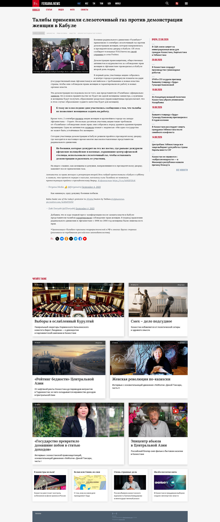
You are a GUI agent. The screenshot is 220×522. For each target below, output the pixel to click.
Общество (72, 33)
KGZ (86, 3)
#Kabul (90, 199)
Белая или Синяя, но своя (87, 472)
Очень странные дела (125, 472)
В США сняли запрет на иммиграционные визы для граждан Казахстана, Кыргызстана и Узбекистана (169, 50)
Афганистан (51, 33)
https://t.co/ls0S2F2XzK (124, 180)
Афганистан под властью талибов (90, 33)
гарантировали (84, 217)
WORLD (118, 3)
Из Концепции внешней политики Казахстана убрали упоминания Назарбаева (169, 100)
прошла (79, 118)
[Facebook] (80, 239)
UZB (109, 3)
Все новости (182, 170)
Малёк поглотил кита (165, 472)
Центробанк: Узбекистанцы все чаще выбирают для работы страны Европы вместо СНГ (170, 147)
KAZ (79, 3)
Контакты (38, 513)
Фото (72, 10)
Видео (61, 10)
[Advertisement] (110, 260)
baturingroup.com (128, 517)
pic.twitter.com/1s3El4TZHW (60, 202)
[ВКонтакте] (62, 239)
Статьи (49, 10)
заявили (55, 96)
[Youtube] (85, 239)
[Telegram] (75, 239)
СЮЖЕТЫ (84, 10)
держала (89, 127)
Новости (36, 10)
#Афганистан (105, 180)
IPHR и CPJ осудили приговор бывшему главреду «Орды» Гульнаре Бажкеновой (166, 82)
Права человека (62, 33)
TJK (94, 3)
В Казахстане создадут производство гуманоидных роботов (166, 70)
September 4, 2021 (91, 186)
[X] (57, 239)
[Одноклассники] (66, 239)
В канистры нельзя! (44, 472)
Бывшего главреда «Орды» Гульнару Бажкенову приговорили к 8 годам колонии (169, 117)
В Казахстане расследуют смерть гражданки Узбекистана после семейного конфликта (168, 129)
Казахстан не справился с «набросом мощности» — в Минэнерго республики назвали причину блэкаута (168, 160)
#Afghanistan (117, 199)
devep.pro (122, 519)
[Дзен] (71, 239)
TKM (101, 3)
